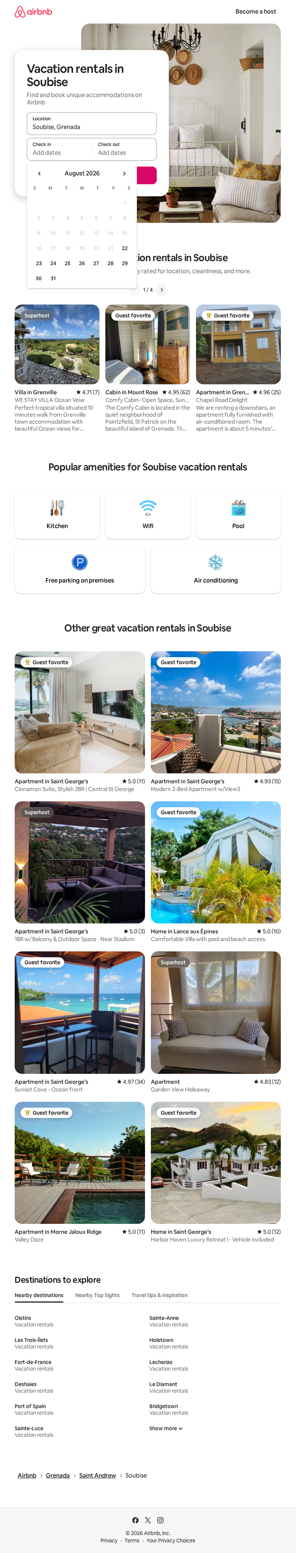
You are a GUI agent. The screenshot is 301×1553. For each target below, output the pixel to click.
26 (82, 263)
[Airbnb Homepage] (33, 11)
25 (67, 263)
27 (96, 263)
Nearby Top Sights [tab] (97, 1295)
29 (125, 263)
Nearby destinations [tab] (39, 1295)
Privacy (109, 1540)
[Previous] (134, 290)
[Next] (161, 290)
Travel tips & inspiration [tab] (159, 1295)
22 (125, 248)
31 (53, 278)
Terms (131, 1540)
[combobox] (92, 126)
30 (39, 278)
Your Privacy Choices (170, 1540)
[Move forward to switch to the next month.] (124, 173)
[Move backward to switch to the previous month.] (39, 173)
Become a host (256, 11)
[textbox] (59, 152)
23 (39, 263)
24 (53, 263)
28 (110, 263)
